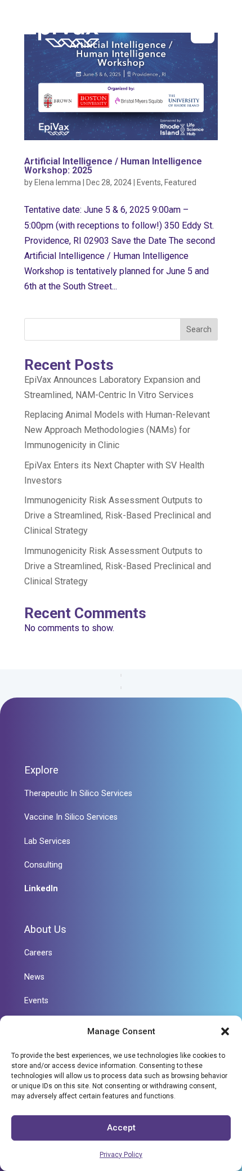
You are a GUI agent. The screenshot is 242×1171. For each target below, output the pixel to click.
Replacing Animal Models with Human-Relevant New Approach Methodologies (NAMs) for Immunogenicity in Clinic (117, 429)
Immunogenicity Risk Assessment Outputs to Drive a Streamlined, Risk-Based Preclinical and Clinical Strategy (117, 515)
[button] (225, 1031)
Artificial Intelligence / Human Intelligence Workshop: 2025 (113, 166)
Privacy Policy (121, 1155)
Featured (180, 182)
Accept (121, 1128)
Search (199, 329)
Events (149, 182)
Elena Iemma (57, 182)
